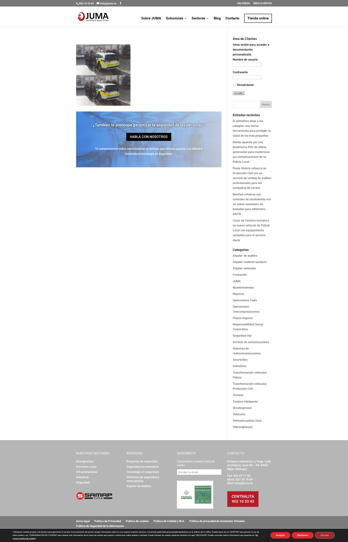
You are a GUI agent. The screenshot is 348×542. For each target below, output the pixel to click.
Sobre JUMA (151, 18)
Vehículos (239, 414)
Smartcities (240, 359)
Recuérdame (245, 85)
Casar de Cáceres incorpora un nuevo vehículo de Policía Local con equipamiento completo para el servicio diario (251, 230)
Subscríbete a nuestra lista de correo (196, 463)
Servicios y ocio (86, 466)
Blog (217, 18)
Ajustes (324, 535)
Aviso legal (83, 521)
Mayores (238, 294)
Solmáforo (239, 366)
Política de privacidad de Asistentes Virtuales (217, 521)
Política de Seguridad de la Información (100, 526)
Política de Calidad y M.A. (169, 521)
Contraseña (240, 72)
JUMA (237, 281)
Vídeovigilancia (242, 427)
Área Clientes (262, 3)
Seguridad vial (242, 335)
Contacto (232, 18)
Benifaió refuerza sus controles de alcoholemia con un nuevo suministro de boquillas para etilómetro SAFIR (252, 204)
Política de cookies (137, 521)
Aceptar (280, 535)
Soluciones (174, 18)
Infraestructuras (86, 472)
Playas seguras (243, 318)
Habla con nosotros (149, 137)
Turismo (238, 395)
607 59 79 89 (244, 479)
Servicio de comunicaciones (251, 342)
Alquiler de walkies (245, 255)
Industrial (82, 477)
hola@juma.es (243, 483)
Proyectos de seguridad (142, 461)
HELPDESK (243, 3)
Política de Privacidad (107, 521)
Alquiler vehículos (244, 268)
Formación (240, 274)
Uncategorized (242, 408)
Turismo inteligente (245, 401)
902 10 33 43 (243, 501)
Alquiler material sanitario (250, 262)
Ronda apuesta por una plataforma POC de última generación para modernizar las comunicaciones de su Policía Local (251, 152)
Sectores (198, 18)
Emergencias (84, 461)
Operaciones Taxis (245, 300)
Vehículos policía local (247, 420)
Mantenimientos (243, 287)
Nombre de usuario (245, 59)
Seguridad (83, 482)
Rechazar (302, 535)
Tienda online (258, 18)
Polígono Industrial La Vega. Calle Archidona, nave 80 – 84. (249, 463)
